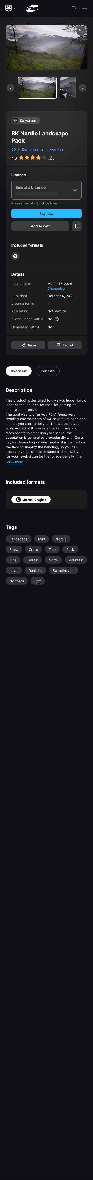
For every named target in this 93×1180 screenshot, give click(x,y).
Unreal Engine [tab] (34, 500)
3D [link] (13, 149)
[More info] (57, 319)
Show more (14, 462)
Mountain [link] (56, 149)
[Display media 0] (37, 87)
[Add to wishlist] (77, 226)
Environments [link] (33, 149)
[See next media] (82, 88)
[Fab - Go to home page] (32, 8)
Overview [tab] (19, 371)
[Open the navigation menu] (84, 8)
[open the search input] (74, 8)
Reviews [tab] (48, 371)
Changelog (56, 288)
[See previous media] (10, 88)
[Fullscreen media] (81, 31)
